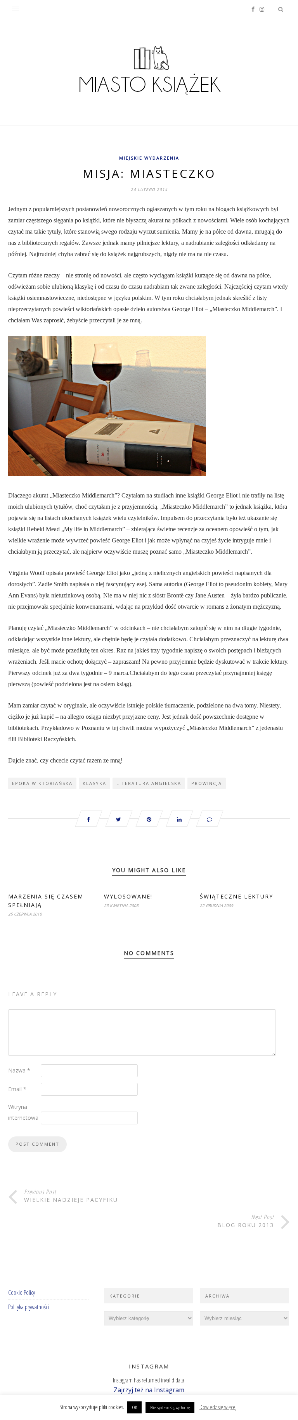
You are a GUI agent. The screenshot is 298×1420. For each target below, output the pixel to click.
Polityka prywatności (28, 1307)
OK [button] (134, 1407)
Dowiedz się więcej (218, 1407)
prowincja (206, 783)
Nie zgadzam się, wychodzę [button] (170, 1407)
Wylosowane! (128, 896)
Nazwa (19, 1070)
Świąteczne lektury (236, 896)
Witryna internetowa (23, 1112)
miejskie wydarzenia (149, 158)
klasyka (94, 783)
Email (17, 1089)
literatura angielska (148, 783)
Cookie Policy (21, 1292)
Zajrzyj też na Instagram (149, 1390)
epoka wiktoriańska (42, 783)
